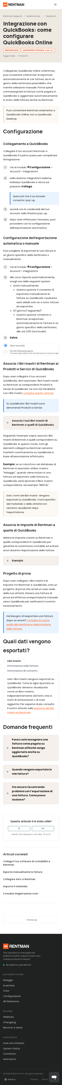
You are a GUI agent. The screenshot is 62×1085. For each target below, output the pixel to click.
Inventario (9, 985)
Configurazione (12, 996)
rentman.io (9, 1059)
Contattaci (9, 1053)
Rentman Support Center (16, 16)
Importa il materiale (15, 886)
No (43, 828)
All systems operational (18, 964)
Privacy (34, 1079)
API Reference (11, 1001)
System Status (11, 1048)
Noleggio (8, 980)
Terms (44, 1079)
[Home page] (13, 4)
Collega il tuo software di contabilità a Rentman (26, 863)
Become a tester (13, 1027)
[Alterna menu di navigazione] (55, 4)
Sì (19, 828)
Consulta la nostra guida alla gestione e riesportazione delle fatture (28, 624)
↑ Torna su (31, 919)
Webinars (8, 1017)
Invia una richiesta (13, 1043)
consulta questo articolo (38, 393)
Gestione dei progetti (37, 16)
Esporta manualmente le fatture (22, 872)
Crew (6, 990)
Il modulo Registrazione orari (20, 893)
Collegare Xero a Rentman (19, 879)
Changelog (9, 1022)
